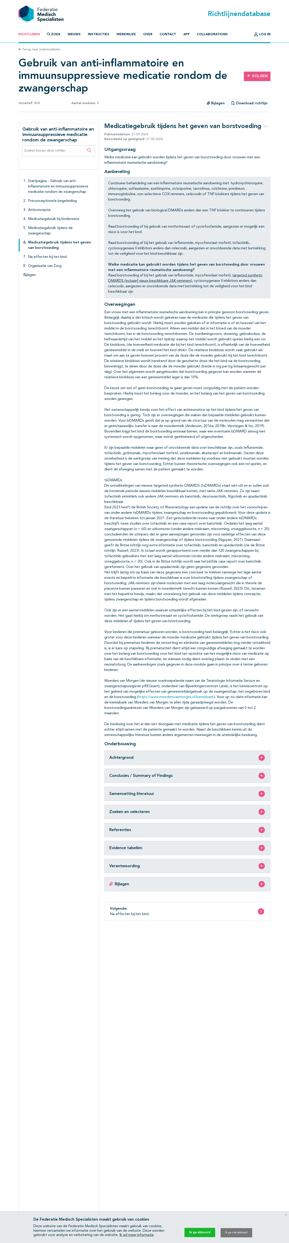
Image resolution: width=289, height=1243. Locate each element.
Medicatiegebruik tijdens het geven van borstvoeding (59, 245)
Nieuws (74, 34)
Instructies (98, 34)
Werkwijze (126, 34)
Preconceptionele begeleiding (52, 201)
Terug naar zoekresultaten (41, 49)
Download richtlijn (251, 103)
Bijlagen (217, 103)
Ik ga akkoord (199, 1232)
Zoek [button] (56, 34)
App (186, 34)
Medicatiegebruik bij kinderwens (53, 219)
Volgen (260, 76)
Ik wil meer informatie (136, 1235)
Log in (264, 34)
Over (147, 34)
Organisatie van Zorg (44, 266)
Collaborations (212, 34)
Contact (168, 34)
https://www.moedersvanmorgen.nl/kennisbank (176, 697)
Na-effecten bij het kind (47, 257)
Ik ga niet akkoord (236, 1232)
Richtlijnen (29, 34)
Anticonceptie (39, 210)
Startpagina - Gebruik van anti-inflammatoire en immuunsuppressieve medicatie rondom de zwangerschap (58, 186)
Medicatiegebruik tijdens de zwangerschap (50, 230)
